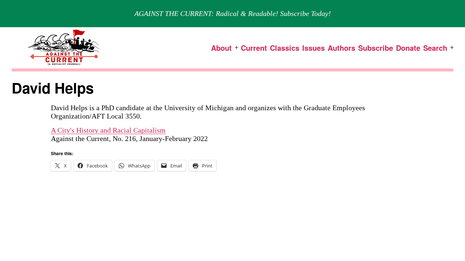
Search (435, 47)
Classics (284, 47)
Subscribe (375, 47)
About (221, 47)
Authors (341, 47)
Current (254, 47)
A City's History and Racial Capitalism (108, 130)
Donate (408, 47)
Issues (313, 47)
